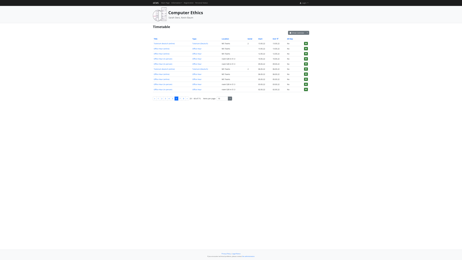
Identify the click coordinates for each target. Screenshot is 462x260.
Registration (189, 3)
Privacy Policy (226, 254)
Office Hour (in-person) (163, 59)
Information (176, 3)
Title (155, 39)
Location (225, 39)
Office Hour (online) (161, 49)
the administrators (248, 256)
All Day (290, 39)
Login (304, 3)
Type (194, 39)
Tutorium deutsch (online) (164, 43)
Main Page (165, 3)
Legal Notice (236, 254)
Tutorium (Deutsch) (200, 43)
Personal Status (201, 3)
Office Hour (197, 49)
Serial (250, 39)
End (274, 39)
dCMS (156, 2)
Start (260, 39)
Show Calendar (298, 33)
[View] (306, 43)
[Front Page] (160, 14)
